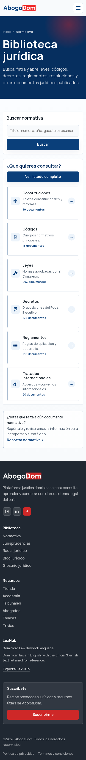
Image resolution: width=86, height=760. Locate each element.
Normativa (12, 535)
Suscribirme (43, 714)
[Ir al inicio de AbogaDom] (19, 7)
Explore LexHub (16, 669)
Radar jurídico (15, 550)
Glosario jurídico (17, 565)
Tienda (9, 588)
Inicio (7, 31)
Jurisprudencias (17, 543)
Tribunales (12, 603)
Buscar (43, 144)
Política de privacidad (18, 753)
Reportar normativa (25, 440)
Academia (11, 595)
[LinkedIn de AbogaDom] (17, 511)
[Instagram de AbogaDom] (7, 511)
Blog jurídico (14, 558)
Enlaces (9, 618)
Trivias (8, 625)
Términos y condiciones (56, 753)
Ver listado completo (43, 176)
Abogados (11, 610)
